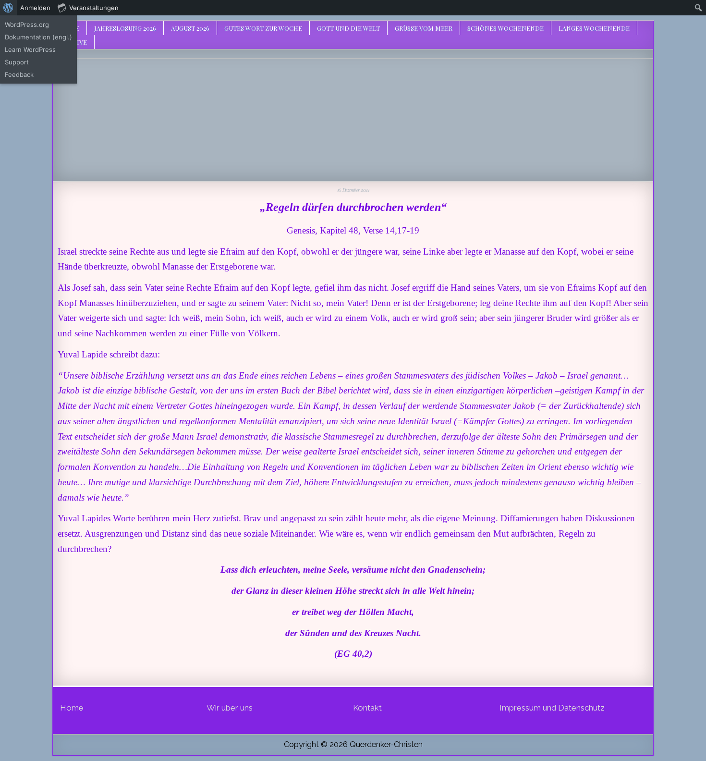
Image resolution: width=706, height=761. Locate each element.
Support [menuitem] (17, 62)
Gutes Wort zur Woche (263, 28)
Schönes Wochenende (505, 28)
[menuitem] (8, 7)
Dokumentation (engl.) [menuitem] (38, 37)
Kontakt (367, 707)
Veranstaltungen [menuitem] (94, 8)
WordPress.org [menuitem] (27, 24)
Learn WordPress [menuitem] (30, 49)
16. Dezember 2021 (353, 189)
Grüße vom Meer (423, 28)
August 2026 (190, 28)
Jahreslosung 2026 (125, 28)
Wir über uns (230, 707)
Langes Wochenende (594, 28)
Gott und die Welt (348, 28)
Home (72, 707)
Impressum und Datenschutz (552, 707)
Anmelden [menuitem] (35, 8)
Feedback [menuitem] (19, 74)
